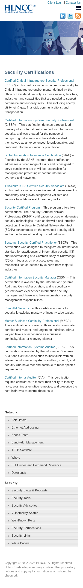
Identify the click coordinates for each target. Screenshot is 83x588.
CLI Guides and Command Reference (36, 465)
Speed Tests (20, 435)
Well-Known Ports (23, 520)
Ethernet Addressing (25, 427)
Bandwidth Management (28, 442)
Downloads (19, 472)
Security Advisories (24, 505)
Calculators (19, 420)
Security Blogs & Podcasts (30, 490)
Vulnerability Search (25, 513)
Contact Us (73, 2)
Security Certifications (26, 528)
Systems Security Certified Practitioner (31, 242)
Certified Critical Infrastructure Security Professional (39, 80)
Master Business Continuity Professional (32, 321)
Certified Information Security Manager (30, 277)
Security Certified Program (22, 207)
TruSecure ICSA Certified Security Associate (34, 186)
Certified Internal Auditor (21, 377)
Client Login (55, 2)
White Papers (21, 543)
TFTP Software (22, 450)
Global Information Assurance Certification (33, 155)
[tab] (41, 420)
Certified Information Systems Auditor (30, 347)
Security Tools (21, 498)
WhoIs (16, 457)
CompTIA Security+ (18, 308)
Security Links (21, 535)
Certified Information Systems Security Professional (39, 120)
